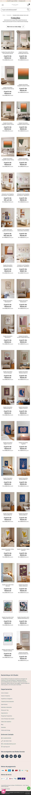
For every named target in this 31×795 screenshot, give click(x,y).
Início (4, 15)
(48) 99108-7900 (7, 741)
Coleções (9, 15)
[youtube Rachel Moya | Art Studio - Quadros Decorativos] (11, 756)
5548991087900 (7, 738)
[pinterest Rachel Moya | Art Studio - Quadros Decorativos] (19, 756)
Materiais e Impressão (6, 707)
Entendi (28, 793)
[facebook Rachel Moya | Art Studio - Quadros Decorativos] (7, 756)
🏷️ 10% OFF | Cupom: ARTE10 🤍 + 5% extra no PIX (15, 1)
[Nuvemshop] (5, 789)
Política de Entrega (5, 730)
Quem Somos (4, 704)
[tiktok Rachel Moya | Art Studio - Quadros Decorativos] (15, 756)
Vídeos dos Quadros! (6, 721)
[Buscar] (28, 9)
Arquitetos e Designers (6, 698)
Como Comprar (4, 693)
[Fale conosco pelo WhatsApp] (28, 788)
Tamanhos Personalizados (7, 701)
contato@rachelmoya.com (9, 744)
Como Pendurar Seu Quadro (7, 718)
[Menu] (2, 5)
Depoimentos (4, 713)
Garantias (3, 727)
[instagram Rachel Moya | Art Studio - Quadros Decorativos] (2, 756)
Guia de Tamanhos (5, 695)
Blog (2, 724)
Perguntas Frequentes (6, 716)
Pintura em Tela (4, 710)
